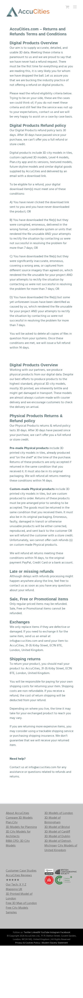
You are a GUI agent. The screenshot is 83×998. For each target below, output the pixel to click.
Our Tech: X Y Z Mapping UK (16, 887)
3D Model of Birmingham (52, 820)
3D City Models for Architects (18, 834)
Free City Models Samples (17, 910)
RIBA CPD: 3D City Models (18, 843)
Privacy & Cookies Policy (27, 943)
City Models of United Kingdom (60, 848)
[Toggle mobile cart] (67, 7)
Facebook (65, 932)
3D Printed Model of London (19, 896)
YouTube (45, 932)
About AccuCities (17, 813)
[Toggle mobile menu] (75, 7)
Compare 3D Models (19, 817)
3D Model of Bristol (57, 827)
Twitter (27, 932)
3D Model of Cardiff (57, 831)
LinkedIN (35, 932)
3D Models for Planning (21, 827)
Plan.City (12, 822)
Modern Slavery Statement (55, 943)
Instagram (55, 932)
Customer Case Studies (21, 870)
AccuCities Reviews (19, 875)
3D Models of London (58, 813)
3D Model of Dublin (57, 836)
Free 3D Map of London (21, 903)
